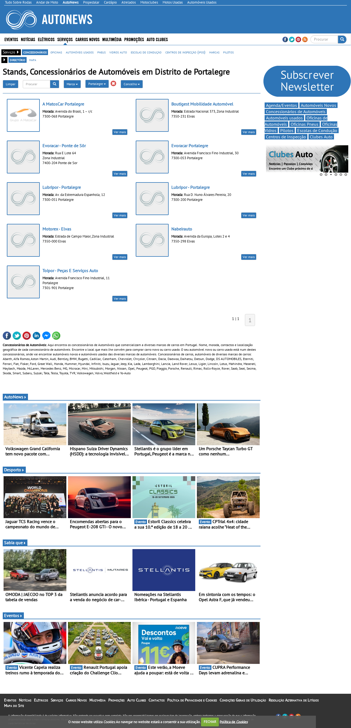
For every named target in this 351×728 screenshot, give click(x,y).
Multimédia (111, 39)
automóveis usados (80, 52)
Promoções (134, 39)
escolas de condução (146, 52)
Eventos (11, 39)
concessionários (35, 52)
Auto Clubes (136, 700)
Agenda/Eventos (281, 105)
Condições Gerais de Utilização (243, 700)
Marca (71, 84)
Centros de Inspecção (286, 136)
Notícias (25, 700)
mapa (32, 59)
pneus (101, 52)
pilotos (228, 52)
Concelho (131, 84)
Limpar (10, 84)
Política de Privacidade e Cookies (192, 700)
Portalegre (96, 84)
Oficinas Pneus (304, 124)
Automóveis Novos (318, 105)
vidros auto (118, 52)
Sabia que (13, 542)
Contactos (157, 700)
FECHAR (210, 721)
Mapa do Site (14, 705)
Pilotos (286, 130)
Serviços (57, 700)
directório (17, 59)
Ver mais (120, 132)
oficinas (56, 52)
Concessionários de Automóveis (295, 111)
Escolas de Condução (317, 130)
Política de (234, 721)
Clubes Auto (321, 136)
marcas (214, 52)
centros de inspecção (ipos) (185, 52)
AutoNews (13, 396)
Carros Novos (87, 39)
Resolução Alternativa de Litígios (294, 700)
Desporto (12, 469)
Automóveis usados (284, 118)
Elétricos (41, 700)
